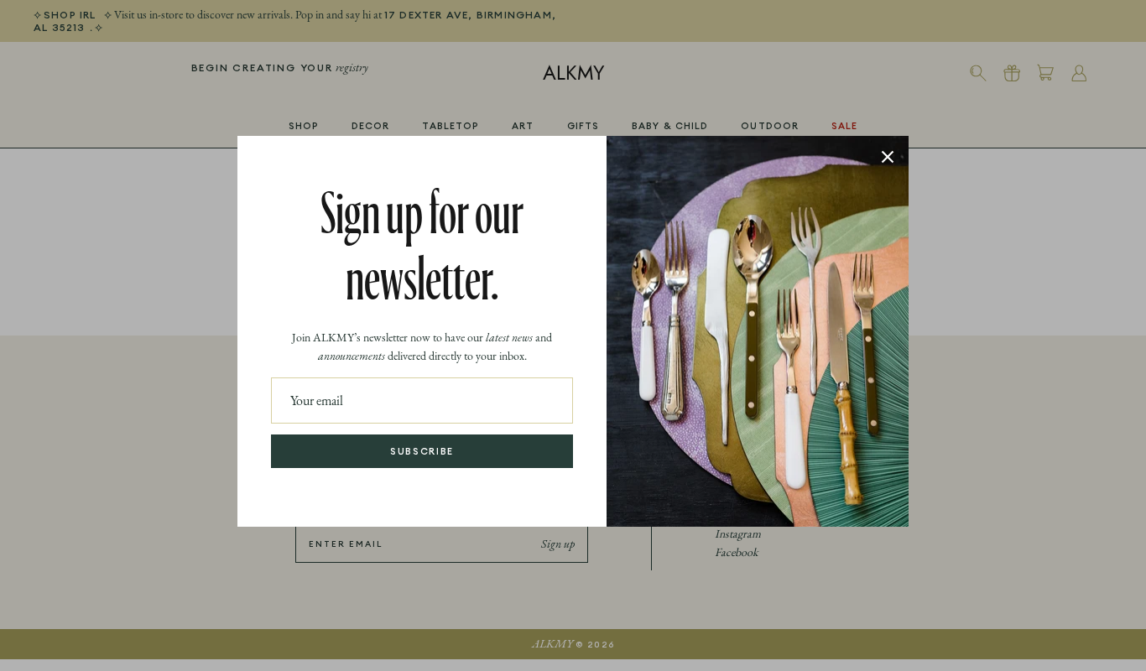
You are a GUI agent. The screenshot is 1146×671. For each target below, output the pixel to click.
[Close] (887, 156)
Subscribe (422, 451)
